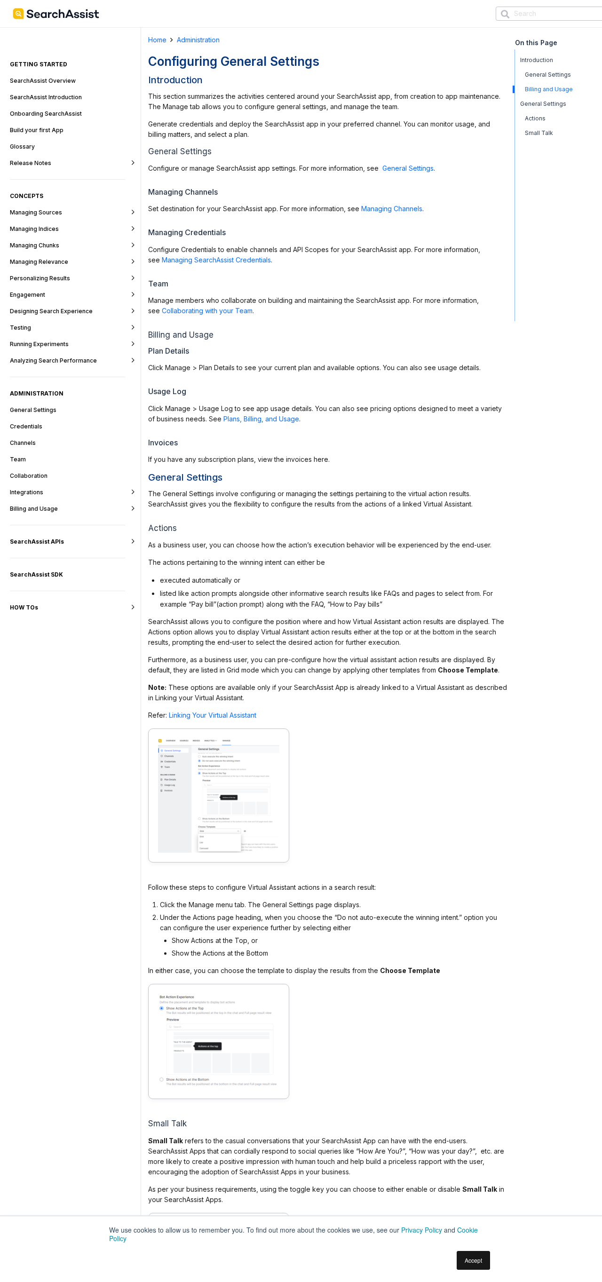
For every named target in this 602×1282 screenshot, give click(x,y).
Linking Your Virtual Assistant (212, 715)
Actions (535, 118)
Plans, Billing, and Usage (261, 419)
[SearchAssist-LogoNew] (56, 13)
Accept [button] (473, 1260)
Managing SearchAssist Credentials (216, 260)
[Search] (505, 14)
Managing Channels (391, 209)
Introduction (536, 59)
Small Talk (539, 132)
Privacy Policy (421, 1230)
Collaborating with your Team (207, 311)
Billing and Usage (549, 89)
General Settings (407, 168)
